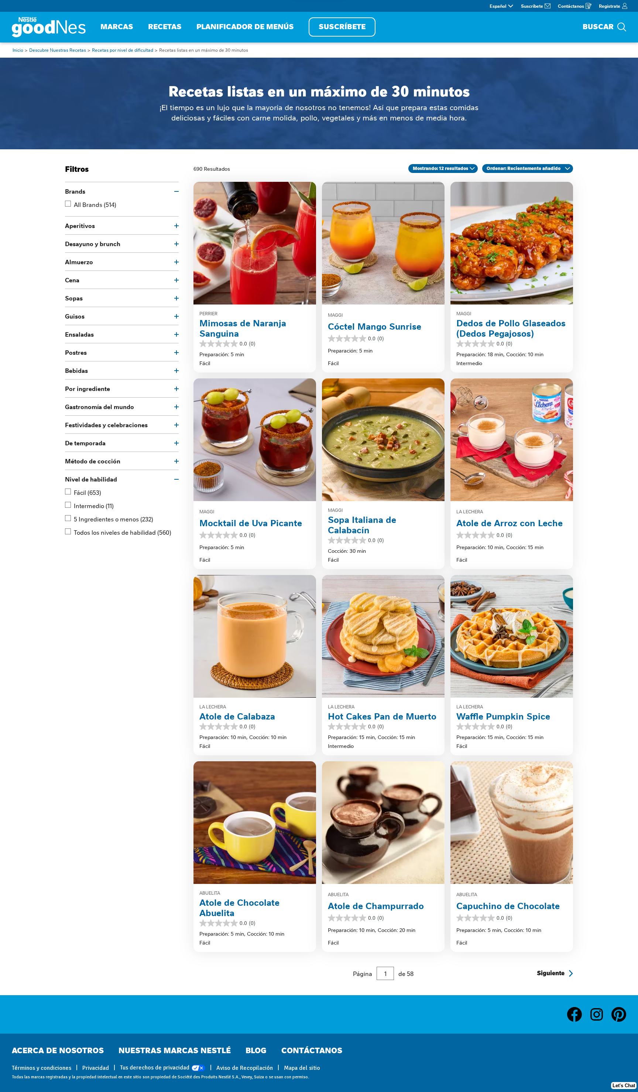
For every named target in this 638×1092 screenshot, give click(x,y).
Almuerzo (79, 262)
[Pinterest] (618, 1014)
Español (498, 6)
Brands (75, 191)
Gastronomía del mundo (99, 406)
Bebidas (76, 370)
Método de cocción (92, 461)
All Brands (95, 204)
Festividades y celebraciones (106, 425)
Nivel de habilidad (91, 479)
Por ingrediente (87, 388)
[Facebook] (578, 1014)
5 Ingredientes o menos (113, 519)
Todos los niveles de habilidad (122, 532)
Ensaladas (79, 334)
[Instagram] (600, 1014)
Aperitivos (80, 225)
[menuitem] (117, 27)
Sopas (74, 298)
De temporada (85, 443)
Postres (76, 352)
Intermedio (94, 505)
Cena (72, 280)
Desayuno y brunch (92, 243)
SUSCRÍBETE (342, 26)
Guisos (75, 316)
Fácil (87, 492)
